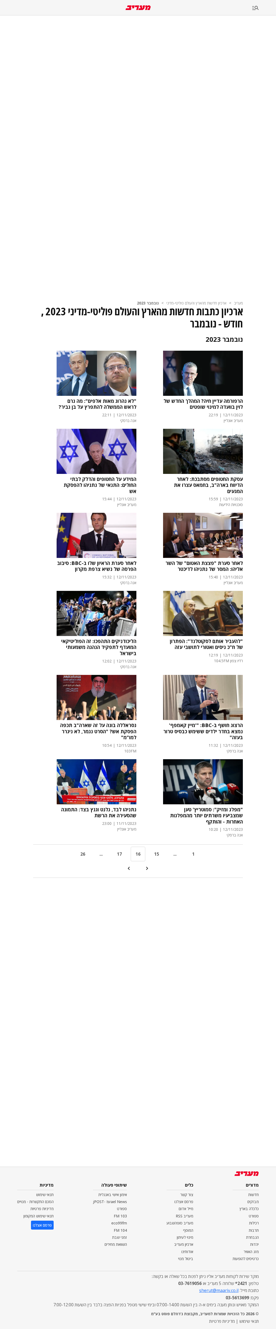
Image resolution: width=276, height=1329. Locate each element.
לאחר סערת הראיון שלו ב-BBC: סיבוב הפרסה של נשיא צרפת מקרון (96, 566)
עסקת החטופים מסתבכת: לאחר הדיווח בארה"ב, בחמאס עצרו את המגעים (208, 485)
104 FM (120, 1230)
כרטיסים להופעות (246, 1258)
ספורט (254, 1215)
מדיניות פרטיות (42, 1208)
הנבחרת (252, 1237)
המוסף (188, 1230)
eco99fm (119, 1223)
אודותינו (187, 1251)
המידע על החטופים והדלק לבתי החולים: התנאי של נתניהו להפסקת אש (100, 485)
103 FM (120, 1215)
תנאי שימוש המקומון (38, 1215)
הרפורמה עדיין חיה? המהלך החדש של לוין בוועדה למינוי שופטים (203, 404)
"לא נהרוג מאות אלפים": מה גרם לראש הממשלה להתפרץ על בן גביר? (97, 404)
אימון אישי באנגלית (112, 1194)
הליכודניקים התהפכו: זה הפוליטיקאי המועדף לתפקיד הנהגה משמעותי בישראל (98, 647)
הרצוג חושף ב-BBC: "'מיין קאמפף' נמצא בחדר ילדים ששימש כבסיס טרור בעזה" (203, 731)
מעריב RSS (184, 1215)
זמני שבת (119, 1237)
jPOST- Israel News (110, 1201)
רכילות (254, 1223)
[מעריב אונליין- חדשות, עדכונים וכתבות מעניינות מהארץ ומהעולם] (138, 7)
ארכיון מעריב (183, 1244)
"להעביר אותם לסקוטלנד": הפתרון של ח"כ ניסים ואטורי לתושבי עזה (206, 644)
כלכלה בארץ (249, 1208)
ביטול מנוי (185, 1258)
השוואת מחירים (116, 1244)
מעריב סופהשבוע (180, 1223)
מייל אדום (186, 1208)
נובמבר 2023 (148, 303)
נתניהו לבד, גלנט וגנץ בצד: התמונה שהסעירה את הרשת (98, 812)
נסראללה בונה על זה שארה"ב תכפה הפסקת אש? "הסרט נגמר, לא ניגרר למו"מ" (98, 731)
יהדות (254, 1244)
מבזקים (253, 1201)
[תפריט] (264, 8)
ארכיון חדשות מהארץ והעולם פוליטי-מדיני (196, 303)
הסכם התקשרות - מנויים (35, 1201)
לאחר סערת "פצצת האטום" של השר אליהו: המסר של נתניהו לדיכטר (204, 566)
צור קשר (186, 1194)
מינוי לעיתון (185, 1237)
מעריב (238, 303)
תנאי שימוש (45, 1194)
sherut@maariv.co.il (219, 1290)
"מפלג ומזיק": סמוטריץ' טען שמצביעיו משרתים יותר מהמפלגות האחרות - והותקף (206, 815)
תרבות (254, 1230)
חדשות (253, 1194)
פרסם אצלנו (183, 1201)
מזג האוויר (251, 1251)
